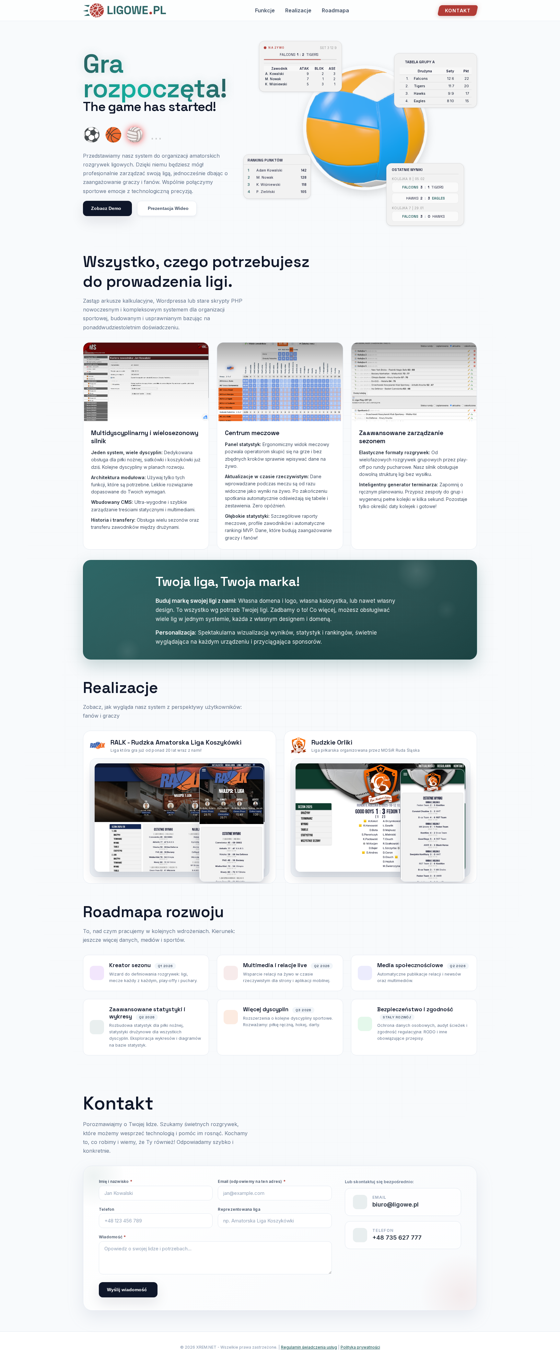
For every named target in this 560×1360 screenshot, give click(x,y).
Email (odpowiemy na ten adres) (252, 1181)
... (156, 134)
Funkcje (265, 10)
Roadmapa (335, 10)
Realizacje (298, 10)
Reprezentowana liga (239, 1209)
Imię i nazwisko (115, 1181)
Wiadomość (112, 1236)
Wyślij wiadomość (127, 1289)
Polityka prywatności (360, 1347)
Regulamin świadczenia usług (309, 1347)
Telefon (106, 1209)
